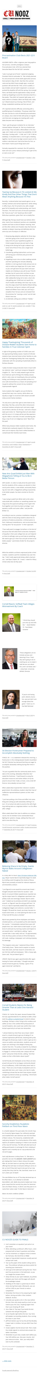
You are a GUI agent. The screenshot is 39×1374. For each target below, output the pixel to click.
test (24, 306)
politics (22, 827)
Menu (19, 6)
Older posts (6, 1361)
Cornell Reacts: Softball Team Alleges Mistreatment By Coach (18, 605)
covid (3, 306)
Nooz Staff (7, 160)
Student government (31, 827)
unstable (28, 306)
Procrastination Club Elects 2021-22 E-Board (18, 56)
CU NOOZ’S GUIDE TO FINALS (15, 1239)
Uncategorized (20, 157)
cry (7, 306)
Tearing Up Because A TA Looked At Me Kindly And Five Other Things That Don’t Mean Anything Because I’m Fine (19, 194)
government (16, 827)
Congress (33, 825)
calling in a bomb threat (15, 1019)
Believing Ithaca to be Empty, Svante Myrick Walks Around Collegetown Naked (18, 868)
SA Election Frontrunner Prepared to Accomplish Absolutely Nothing (18, 751)
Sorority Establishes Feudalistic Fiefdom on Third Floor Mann (15, 1125)
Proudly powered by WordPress (10, 1370)
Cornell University (7, 827)
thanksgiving (26, 444)
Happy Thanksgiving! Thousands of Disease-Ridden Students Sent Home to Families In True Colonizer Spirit (19, 344)
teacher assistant (17, 306)
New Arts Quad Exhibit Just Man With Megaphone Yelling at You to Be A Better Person (18, 475)
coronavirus (5, 444)
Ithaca (20, 444)
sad (9, 306)
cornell (33, 303)
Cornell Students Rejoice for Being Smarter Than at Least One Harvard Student (17, 1007)
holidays (15, 444)
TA (11, 306)
